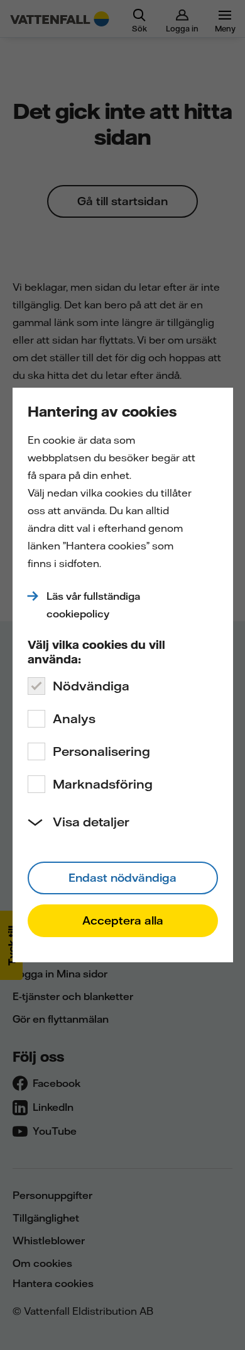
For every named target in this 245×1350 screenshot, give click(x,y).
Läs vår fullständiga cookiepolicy (93, 605)
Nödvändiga (91, 686)
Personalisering (101, 751)
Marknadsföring (103, 784)
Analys (74, 718)
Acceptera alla (122, 920)
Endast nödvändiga (122, 877)
